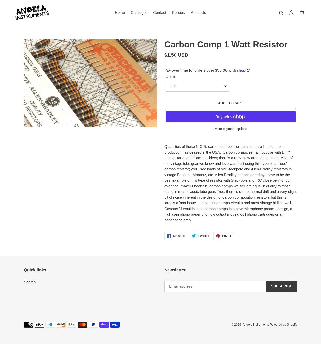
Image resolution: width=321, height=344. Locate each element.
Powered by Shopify (283, 324)
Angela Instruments (256, 324)
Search (30, 282)
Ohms (171, 76)
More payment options (231, 129)
